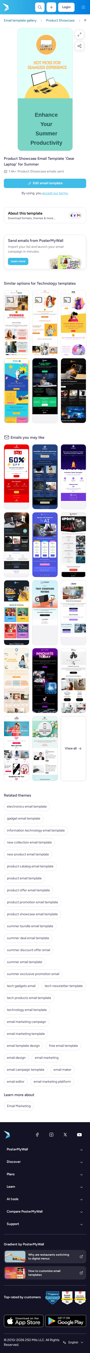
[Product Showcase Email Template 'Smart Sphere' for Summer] (16, 322)
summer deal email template (28, 938)
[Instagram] (51, 1134)
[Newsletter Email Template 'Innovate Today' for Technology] (45, 680)
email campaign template (25, 1070)
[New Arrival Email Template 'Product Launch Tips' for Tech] (73, 476)
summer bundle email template (30, 926)
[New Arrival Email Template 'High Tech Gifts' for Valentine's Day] (16, 748)
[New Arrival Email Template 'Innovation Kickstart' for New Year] (45, 476)
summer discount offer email (28, 950)
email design (16, 1058)
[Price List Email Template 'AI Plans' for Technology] (45, 544)
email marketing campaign (26, 1022)
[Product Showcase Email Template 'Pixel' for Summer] (16, 390)
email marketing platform (52, 1082)
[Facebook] (37, 1134)
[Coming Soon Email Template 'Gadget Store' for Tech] (16, 544)
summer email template (24, 962)
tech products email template (29, 998)
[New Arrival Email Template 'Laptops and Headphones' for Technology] (73, 390)
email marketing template (26, 1034)
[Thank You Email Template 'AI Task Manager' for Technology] (73, 612)
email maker (63, 1070)
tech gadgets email (21, 986)
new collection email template (29, 842)
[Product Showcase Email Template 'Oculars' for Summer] (73, 322)
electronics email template (27, 806)
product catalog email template (30, 866)
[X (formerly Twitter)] (65, 1134)
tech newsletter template (64, 986)
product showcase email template (32, 914)
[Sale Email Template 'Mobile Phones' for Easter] (45, 748)
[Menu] (83, 7)
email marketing (47, 1058)
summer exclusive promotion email (33, 974)
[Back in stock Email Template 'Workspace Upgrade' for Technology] (45, 612)
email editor (15, 1082)
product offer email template (28, 890)
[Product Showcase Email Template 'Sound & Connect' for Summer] (45, 322)
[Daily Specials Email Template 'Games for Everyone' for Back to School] (16, 612)
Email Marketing (19, 1106)
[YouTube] (79, 1134)
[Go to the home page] (5, 7)
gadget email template (23, 818)
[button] (79, 34)
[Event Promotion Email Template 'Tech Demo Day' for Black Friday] (45, 390)
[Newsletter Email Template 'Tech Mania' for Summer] (16, 680)
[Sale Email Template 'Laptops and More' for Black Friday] (73, 680)
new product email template (28, 854)
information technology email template (36, 830)
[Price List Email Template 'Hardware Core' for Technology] (73, 544)
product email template (24, 878)
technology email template (27, 1010)
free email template (63, 1046)
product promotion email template (32, 902)
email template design (23, 1046)
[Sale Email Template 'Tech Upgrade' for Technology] (16, 476)
